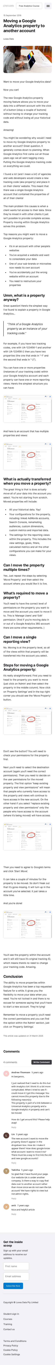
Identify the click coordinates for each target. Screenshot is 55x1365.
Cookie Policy (10, 1350)
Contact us (9, 1329)
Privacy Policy (10, 1345)
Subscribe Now (13, 1286)
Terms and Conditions (14, 1341)
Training (7, 1324)
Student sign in (11, 1314)
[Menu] (48, 6)
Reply (13, 1127)
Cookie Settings (11, 1354)
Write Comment (41, 1062)
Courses (7, 1319)
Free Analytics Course (29, 6)
